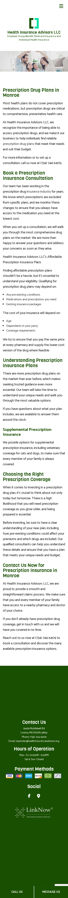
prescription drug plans (18, 144)
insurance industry (39, 191)
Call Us (17, 891)
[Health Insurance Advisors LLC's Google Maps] (38, 796)
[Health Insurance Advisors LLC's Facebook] (29, 796)
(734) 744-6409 (38, 737)
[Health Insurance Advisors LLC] (34, 23)
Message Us (51, 891)
